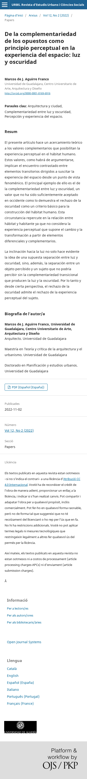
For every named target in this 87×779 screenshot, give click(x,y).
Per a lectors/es (17, 608)
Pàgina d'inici (14, 15)
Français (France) (20, 703)
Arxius (33, 15)
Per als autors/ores (20, 615)
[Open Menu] (4, 4)
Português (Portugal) (23, 696)
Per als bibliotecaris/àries (24, 622)
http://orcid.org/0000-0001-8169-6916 (27, 93)
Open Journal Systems (24, 642)
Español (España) (20, 682)
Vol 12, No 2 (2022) (56, 15)
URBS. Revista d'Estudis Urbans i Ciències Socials (48, 5)
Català (12, 668)
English (13, 675)
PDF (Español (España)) (27, 387)
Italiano (13, 689)
